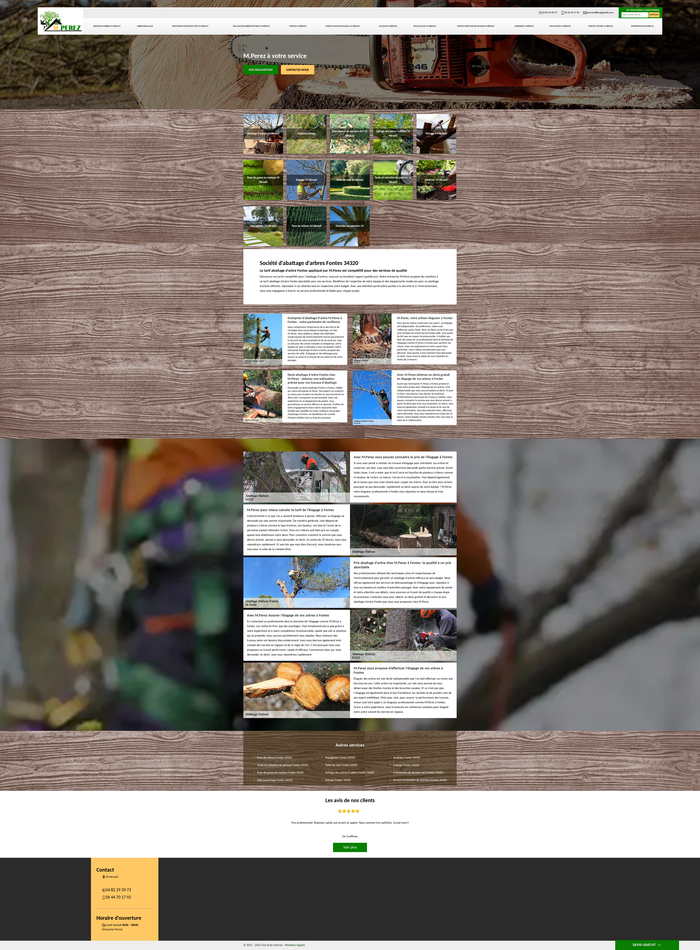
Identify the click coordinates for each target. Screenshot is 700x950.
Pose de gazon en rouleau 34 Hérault (343, 26)
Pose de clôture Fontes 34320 (274, 757)
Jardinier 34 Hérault (524, 26)
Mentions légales (295, 945)
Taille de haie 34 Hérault (424, 26)
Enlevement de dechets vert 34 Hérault (190, 26)
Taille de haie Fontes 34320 (341, 765)
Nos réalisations (261, 70)
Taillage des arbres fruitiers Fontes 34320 (349, 772)
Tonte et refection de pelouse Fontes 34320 (282, 765)
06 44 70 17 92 (571, 12)
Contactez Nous (297, 70)
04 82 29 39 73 (549, 12)
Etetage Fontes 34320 (338, 780)
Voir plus (350, 847)
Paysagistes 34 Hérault (560, 26)
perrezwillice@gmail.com (600, 12)
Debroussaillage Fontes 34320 (274, 780)
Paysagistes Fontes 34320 (340, 757)
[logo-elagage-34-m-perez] (60, 21)
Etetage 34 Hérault (298, 26)
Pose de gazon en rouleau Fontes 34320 (280, 772)
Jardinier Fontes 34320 (406, 757)
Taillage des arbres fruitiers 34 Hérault (251, 26)
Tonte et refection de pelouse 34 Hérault (475, 26)
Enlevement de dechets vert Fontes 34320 (418, 772)
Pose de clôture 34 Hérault (600, 26)
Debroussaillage (145, 26)
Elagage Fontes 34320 (406, 765)
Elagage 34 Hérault (388, 26)
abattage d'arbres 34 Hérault (106, 26)
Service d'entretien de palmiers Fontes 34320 (420, 780)
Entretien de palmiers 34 (642, 26)
